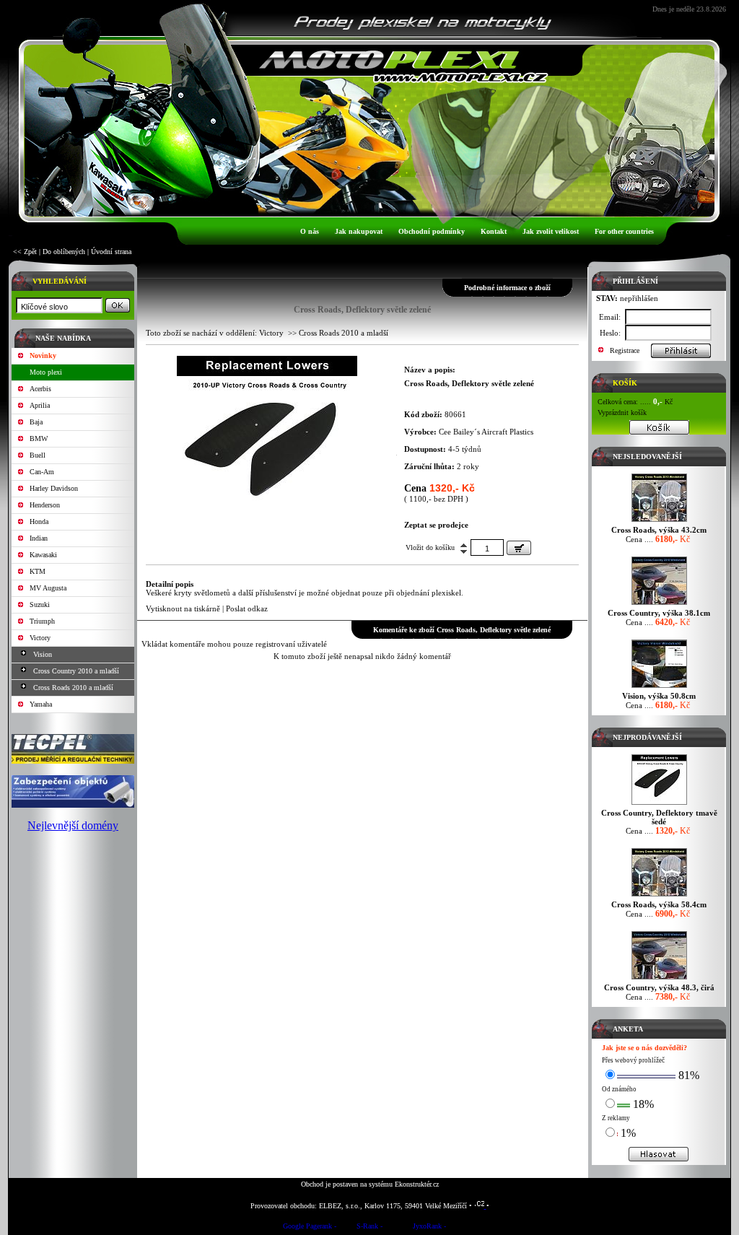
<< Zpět (25, 252)
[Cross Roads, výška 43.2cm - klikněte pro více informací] (659, 521)
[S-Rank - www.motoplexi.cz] (369, 1228)
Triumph (42, 621)
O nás (309, 231)
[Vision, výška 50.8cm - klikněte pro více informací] (659, 687)
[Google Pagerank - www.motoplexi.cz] (309, 1228)
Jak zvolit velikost (550, 231)
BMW (39, 438)
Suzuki (40, 604)
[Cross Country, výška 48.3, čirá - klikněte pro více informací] (659, 979)
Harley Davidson (54, 488)
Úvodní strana (111, 252)
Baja (36, 422)
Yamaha (41, 704)
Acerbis (40, 389)
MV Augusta (48, 588)
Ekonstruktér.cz (417, 1184)
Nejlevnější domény (72, 825)
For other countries (624, 231)
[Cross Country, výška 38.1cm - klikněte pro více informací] (659, 604)
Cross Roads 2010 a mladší (73, 687)
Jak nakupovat (358, 231)
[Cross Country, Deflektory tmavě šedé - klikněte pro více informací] (659, 804)
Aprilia (40, 405)
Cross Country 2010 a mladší (76, 671)
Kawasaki (43, 555)
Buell (37, 455)
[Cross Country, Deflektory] (267, 516)
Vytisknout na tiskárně (183, 608)
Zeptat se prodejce (436, 524)
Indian (39, 538)
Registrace (624, 350)
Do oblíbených (64, 252)
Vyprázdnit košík (622, 412)
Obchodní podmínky (431, 231)
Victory (40, 638)
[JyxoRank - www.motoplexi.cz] (429, 1228)
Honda (39, 521)
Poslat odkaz (247, 608)
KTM (37, 571)
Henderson (45, 505)
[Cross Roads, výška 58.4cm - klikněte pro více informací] (659, 896)
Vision (42, 654)
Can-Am (42, 472)
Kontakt (494, 231)
